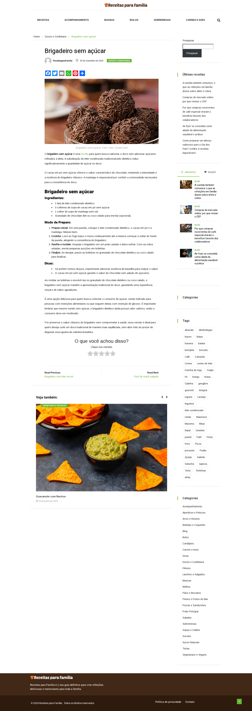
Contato (190, 701)
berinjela (189, 350)
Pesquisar (188, 40)
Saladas (187, 617)
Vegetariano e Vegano (195, 654)
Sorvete (187, 636)
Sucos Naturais (191, 642)
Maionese (201, 417)
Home (36, 36)
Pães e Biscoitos (192, 593)
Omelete (200, 430)
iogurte (188, 397)
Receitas (43, 20)
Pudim (203, 450)
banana (189, 343)
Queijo (188, 457)
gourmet (189, 390)
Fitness (187, 568)
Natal (187, 430)
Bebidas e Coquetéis (194, 525)
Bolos (134, 20)
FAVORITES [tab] (190, 172)
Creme (188, 363)
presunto (190, 450)
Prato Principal (190, 611)
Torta (187, 470)
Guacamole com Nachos (51, 496)
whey (187, 477)
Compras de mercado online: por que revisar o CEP (206, 213)
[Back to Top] (239, 701)
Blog (197, 181)
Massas (109, 20)
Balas (200, 336)
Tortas (186, 648)
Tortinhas (201, 470)
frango (196, 376)
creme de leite (204, 363)
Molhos (186, 586)
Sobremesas (162, 20)
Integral (203, 390)
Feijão (210, 370)
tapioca (203, 464)
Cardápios (188, 543)
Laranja (201, 397)
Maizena (189, 423)
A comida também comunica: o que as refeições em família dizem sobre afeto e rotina (199, 87)
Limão (188, 417)
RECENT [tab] (212, 172)
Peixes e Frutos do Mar (195, 599)
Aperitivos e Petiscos (55, 405)
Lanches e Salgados (194, 574)
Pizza (198, 443)
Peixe (210, 437)
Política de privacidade (168, 701)
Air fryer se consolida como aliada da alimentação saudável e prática (197, 130)
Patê (199, 437)
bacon (188, 336)
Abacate (189, 330)
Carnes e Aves (195, 20)
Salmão (201, 457)
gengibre (203, 383)
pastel (188, 437)
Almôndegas (205, 330)
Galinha (189, 383)
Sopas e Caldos (191, 630)
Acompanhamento (76, 20)
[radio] (90, 354)
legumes (189, 403)
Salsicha (189, 464)
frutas (208, 376)
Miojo (202, 423)
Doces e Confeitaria (55, 36)
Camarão (200, 356)
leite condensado (194, 410)
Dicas (186, 555)
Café (187, 356)
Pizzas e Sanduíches (194, 605)
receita (84, 153)
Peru (187, 443)
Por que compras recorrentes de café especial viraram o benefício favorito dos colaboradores (206, 235)
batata (201, 343)
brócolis (203, 350)
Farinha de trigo (193, 370)
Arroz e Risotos (191, 518)
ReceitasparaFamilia (62, 61)
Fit (186, 376)
